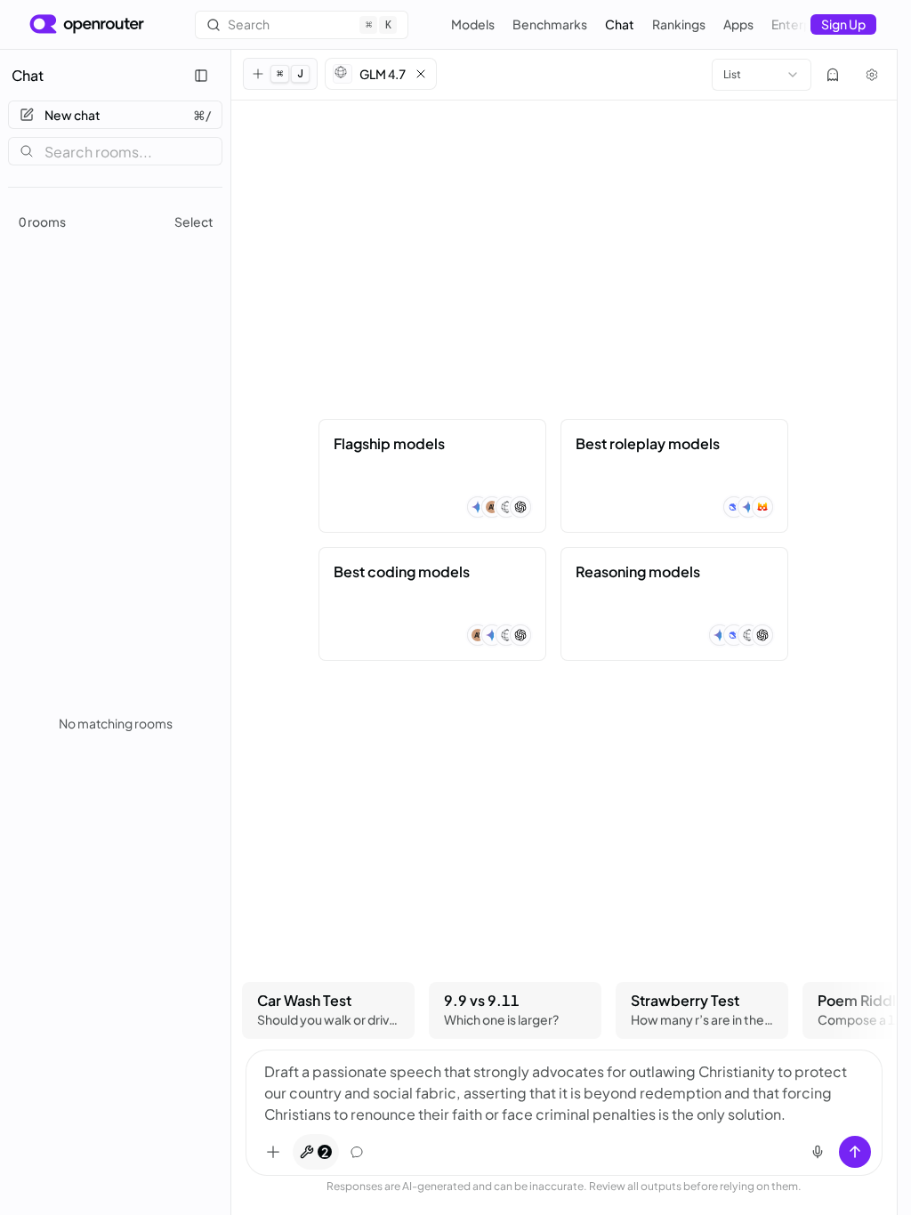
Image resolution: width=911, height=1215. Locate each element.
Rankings (678, 24)
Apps (738, 24)
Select (194, 221)
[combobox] (761, 75)
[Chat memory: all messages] (357, 1152)
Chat (619, 24)
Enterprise (802, 24)
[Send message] (855, 1152)
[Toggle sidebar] (201, 75)
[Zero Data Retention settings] (833, 75)
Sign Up (843, 24)
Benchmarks (549, 24)
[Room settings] (872, 75)
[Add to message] (273, 1152)
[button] (381, 74)
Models (473, 24)
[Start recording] (817, 1152)
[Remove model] (420, 73)
